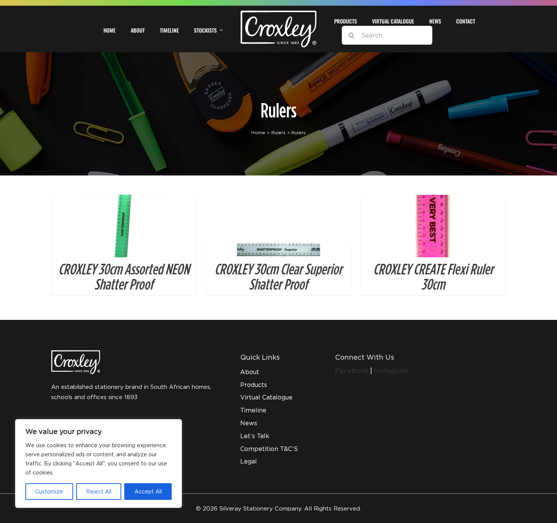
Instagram (391, 370)
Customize (49, 491)
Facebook (352, 370)
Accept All (148, 491)
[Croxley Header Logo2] (278, 13)
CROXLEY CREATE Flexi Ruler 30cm (433, 276)
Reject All (98, 491)
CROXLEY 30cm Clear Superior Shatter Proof (278, 276)
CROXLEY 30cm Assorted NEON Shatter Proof (123, 276)
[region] (98, 463)
